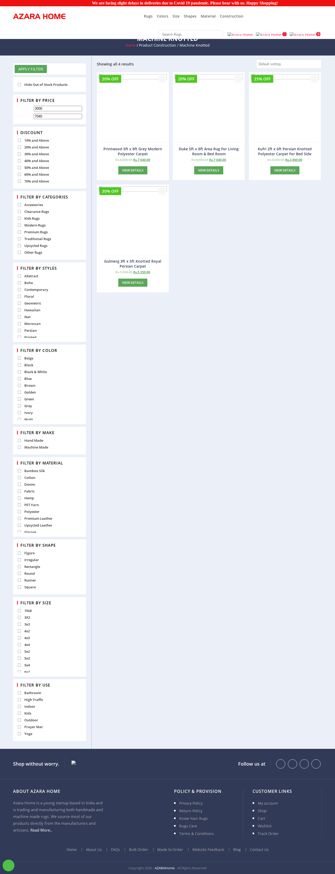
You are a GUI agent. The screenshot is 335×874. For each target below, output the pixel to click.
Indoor (29, 706)
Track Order (268, 833)
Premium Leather (38, 518)
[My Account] (240, 34)
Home (130, 45)
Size (176, 16)
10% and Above (36, 140)
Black (28, 365)
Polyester (32, 511)
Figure (29, 553)
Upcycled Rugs (35, 245)
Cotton (29, 477)
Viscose (30, 532)
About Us (94, 849)
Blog (237, 849)
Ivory (28, 412)
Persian (30, 330)
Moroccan (32, 323)
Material (208, 16)
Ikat (27, 316)
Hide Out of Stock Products (46, 84)
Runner (30, 580)
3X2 (27, 617)
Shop (262, 810)
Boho (28, 282)
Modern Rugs (35, 225)
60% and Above (36, 174)
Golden (30, 392)
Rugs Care (188, 825)
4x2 (27, 631)
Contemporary (36, 289)
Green (29, 399)
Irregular (31, 559)
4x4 (27, 644)
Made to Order (170, 849)
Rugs (148, 16)
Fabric (29, 491)
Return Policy (190, 810)
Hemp (29, 498)
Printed (30, 337)
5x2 (27, 651)
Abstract (31, 276)
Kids (27, 713)
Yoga (28, 733)
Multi (28, 419)
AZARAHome (165, 868)
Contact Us (259, 849)
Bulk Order (138, 849)
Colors (162, 16)
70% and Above (36, 181)
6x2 (27, 672)
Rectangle (32, 566)
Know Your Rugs (193, 818)
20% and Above (36, 147)
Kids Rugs (32, 218)
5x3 (27, 658)
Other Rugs (33, 252)
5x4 (27, 665)
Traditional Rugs (37, 238)
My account (268, 803)
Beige (28, 358)
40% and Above (36, 160)
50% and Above (36, 167)
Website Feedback (208, 849)
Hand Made (33, 440)
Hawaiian (32, 310)
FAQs (115, 849)
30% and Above (36, 154)
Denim (29, 484)
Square (30, 587)
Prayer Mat (33, 726)
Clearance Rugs (36, 211)
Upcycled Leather (38, 525)
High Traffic (33, 699)
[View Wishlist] (271, 34)
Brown (29, 385)
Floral (29, 296)
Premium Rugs (36, 232)
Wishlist (265, 825)
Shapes (190, 16)
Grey (28, 405)
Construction (231, 16)
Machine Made (36, 447)
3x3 (27, 624)
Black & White (35, 371)
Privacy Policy (191, 803)
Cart (261, 818)
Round (29, 573)
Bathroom (32, 692)
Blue (28, 378)
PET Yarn (31, 504)
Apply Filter (30, 69)
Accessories (33, 204)
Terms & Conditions (196, 833)
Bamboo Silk (34, 470)
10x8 (28, 610)
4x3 (27, 637)
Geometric (32, 303)
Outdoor (31, 720)
